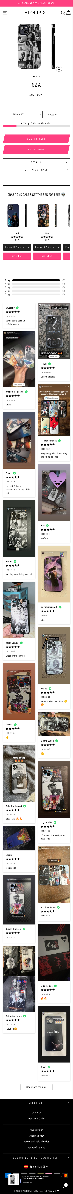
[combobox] (17, 247)
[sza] (47, 215)
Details (36, 162)
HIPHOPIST (37, 13)
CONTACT (36, 1112)
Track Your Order (36, 1118)
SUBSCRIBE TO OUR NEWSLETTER (35, 1158)
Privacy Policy (36, 1130)
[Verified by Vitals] (35, 1183)
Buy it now (36, 149)
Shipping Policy (36, 1135)
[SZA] (17, 215)
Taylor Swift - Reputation (33, 1178)
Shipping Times (36, 169)
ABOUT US (36, 1103)
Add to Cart (17, 255)
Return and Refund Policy (36, 1141)
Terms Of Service (36, 1147)
